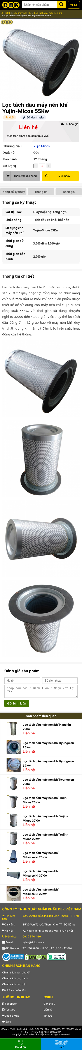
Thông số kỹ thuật (13, 191)
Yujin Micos (41, 146)
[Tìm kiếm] (61, 4)
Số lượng (9, 166)
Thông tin (41, 191)
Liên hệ (48, 1009)
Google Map (11, 1015)
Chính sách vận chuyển (16, 972)
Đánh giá (69, 191)
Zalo (8, 1021)
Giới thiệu (49, 1003)
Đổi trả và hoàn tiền (14, 990)
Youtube (9, 1009)
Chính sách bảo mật (14, 984)
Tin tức (48, 1015)
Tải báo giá (70, 124)
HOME (6, 13)
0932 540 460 (32, 936)
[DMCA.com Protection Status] (36, 956)
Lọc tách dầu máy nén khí (48, 13)
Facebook (10, 1003)
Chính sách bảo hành (15, 978)
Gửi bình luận (16, 703)
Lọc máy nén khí (22, 13)
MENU (74, 5)
